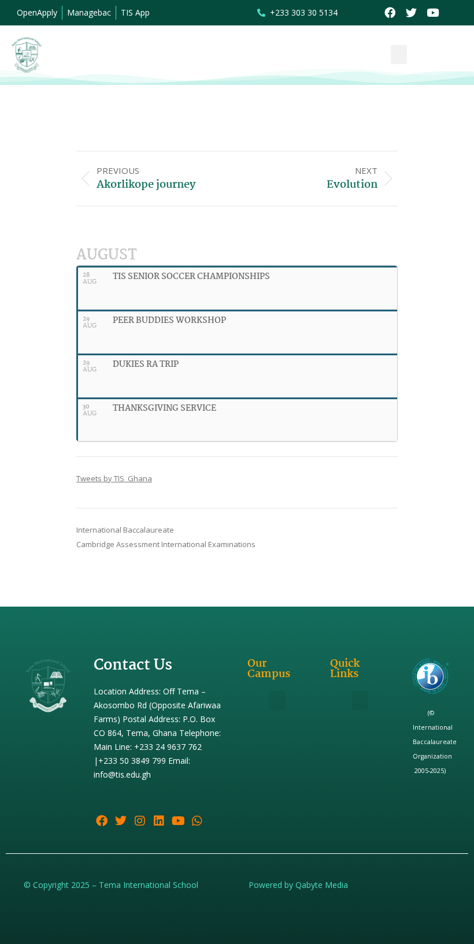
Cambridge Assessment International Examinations (165, 544)
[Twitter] (411, 13)
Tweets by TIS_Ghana (114, 478)
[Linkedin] (159, 821)
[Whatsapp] (197, 821)
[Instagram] (140, 821)
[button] (399, 54)
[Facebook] (390, 13)
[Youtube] (432, 13)
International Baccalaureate (125, 530)
